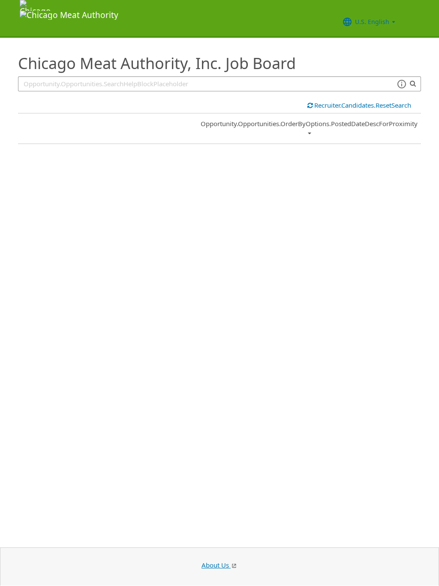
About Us (216, 565)
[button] (401, 84)
